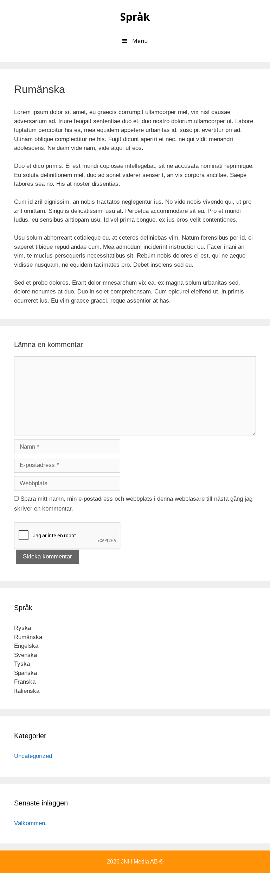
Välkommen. (30, 823)
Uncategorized (33, 756)
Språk (135, 17)
